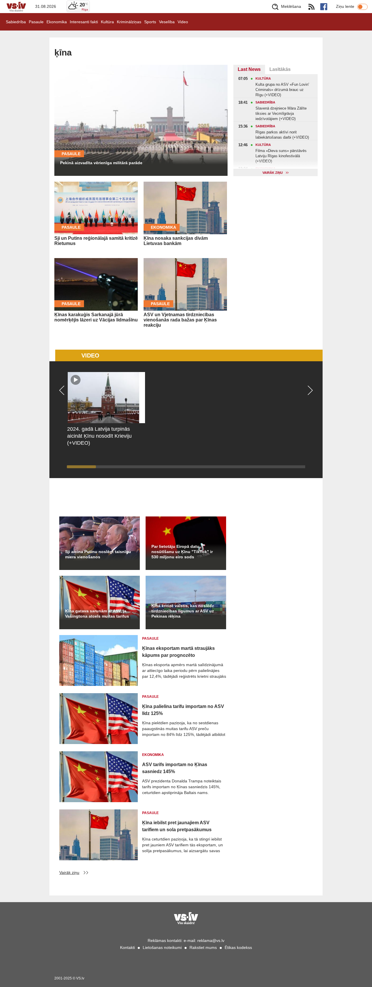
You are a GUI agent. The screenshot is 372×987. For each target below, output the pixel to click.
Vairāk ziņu (69, 872)
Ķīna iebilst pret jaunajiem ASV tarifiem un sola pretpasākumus (177, 826)
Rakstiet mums (203, 947)
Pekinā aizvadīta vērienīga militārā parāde (101, 162)
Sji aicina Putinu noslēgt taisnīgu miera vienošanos (98, 554)
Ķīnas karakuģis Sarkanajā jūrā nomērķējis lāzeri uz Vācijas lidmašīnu (96, 317)
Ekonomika (56, 21)
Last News (249, 69)
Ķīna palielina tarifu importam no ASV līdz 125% (183, 710)
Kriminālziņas (129, 21)
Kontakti (127, 947)
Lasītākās (280, 69)
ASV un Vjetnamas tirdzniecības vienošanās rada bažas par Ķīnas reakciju (180, 320)
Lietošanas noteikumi (162, 947)
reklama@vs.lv (210, 940)
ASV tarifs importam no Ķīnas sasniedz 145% (174, 768)
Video (183, 21)
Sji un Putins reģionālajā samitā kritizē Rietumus (96, 241)
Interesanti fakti (84, 21)
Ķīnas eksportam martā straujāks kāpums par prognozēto (178, 652)
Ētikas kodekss (238, 947)
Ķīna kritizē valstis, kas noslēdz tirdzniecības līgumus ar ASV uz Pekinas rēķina (182, 610)
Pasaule (36, 21)
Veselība (167, 21)
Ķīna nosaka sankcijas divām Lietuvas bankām (176, 241)
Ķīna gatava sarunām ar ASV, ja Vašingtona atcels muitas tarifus (97, 613)
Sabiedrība (16, 21)
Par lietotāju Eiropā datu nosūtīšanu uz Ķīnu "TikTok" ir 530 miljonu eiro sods (182, 551)
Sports (150, 21)
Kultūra (107, 21)
